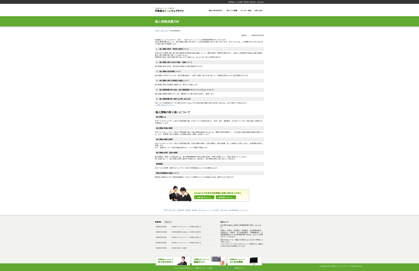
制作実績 (188, 210)
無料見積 (246, 2)
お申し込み (258, 10)
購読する (168, 222)
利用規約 (231, 268)
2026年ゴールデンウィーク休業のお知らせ (186, 226)
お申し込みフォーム (204, 210)
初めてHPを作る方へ (216, 10)
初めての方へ (173, 210)
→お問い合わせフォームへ (165, 105)
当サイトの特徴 (232, 10)
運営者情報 (231, 2)
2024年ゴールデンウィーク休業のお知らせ (186, 243)
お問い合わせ (260, 2)
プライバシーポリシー (220, 268)
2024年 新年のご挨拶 (179, 248)
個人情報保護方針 (234, 210)
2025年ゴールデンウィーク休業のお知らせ (186, 237)
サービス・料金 (246, 10)
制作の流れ (253, 2)
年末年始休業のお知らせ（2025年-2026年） (187, 232)
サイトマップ (244, 210)
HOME (157, 31)
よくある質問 (239, 2)
